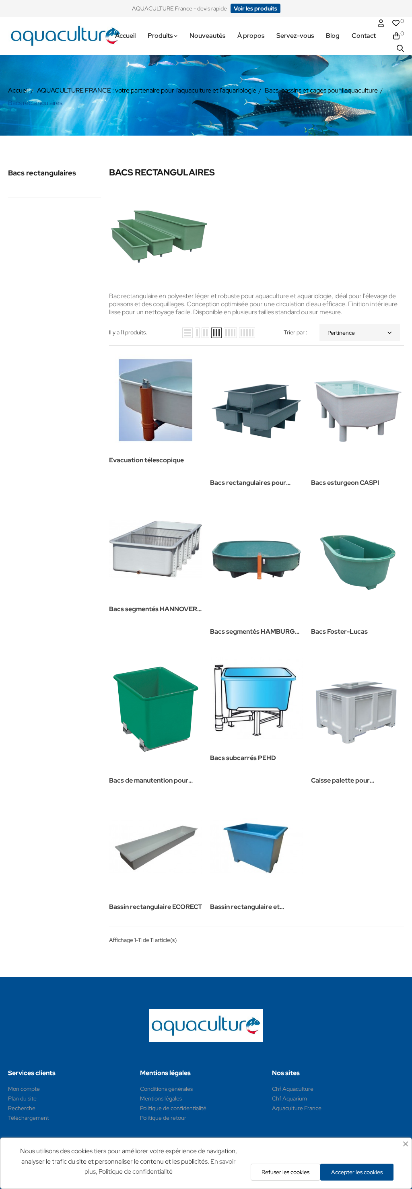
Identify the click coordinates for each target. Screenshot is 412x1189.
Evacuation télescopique (146, 460)
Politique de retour (163, 1117)
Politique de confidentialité (173, 1108)
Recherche (21, 1108)
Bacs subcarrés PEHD (243, 758)
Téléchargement (28, 1117)
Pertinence (341, 332)
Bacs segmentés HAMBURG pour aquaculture (252, 632)
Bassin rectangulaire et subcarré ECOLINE (245, 908)
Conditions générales (166, 1088)
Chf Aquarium (289, 1098)
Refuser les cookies (285, 1172)
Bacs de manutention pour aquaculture (148, 781)
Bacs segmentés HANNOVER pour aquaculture (153, 610)
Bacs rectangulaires (42, 172)
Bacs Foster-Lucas (339, 631)
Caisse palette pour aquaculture (340, 781)
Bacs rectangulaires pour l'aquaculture (248, 483)
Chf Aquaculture (292, 1088)
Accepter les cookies (357, 1172)
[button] (255, 8)
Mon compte (24, 1088)
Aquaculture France (296, 1108)
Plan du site (22, 1098)
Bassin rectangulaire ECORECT (155, 907)
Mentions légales (161, 1098)
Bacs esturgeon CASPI (345, 482)
